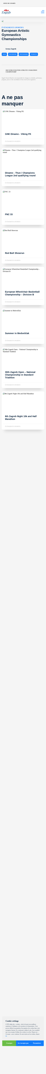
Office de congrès (9, 3)
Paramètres (37, 1043)
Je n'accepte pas (23, 1043)
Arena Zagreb (10, 49)
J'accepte (9, 1043)
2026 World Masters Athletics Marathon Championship (21, 71)
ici (6, 1036)
